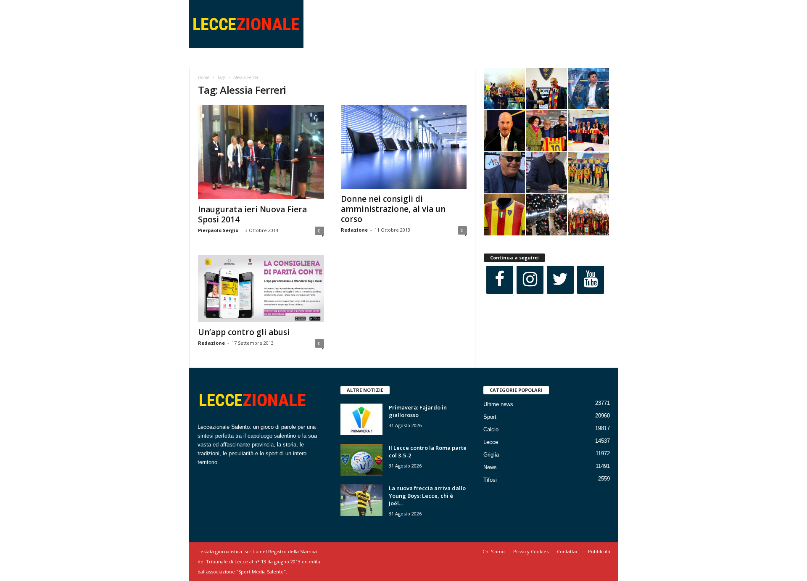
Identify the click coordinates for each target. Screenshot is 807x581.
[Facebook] (499, 280)
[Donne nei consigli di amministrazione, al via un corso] (404, 147)
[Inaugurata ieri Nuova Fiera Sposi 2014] (261, 152)
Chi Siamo (494, 551)
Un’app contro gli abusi (244, 332)
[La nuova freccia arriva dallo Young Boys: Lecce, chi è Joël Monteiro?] (361, 500)
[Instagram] (530, 280)
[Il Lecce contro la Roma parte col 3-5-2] (361, 459)
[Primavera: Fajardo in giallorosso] (361, 419)
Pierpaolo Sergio (218, 230)
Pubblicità (599, 551)
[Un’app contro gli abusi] (261, 288)
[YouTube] (590, 280)
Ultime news (498, 404)
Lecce (490, 442)
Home (203, 77)
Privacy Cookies (531, 551)
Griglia (491, 455)
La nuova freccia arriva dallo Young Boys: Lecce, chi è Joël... (427, 495)
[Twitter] (560, 280)
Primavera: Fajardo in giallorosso (418, 411)
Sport (489, 417)
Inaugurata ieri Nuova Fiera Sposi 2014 (252, 214)
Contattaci (568, 551)
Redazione (354, 230)
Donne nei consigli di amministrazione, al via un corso (393, 208)
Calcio (490, 429)
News (490, 467)
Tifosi (490, 480)
